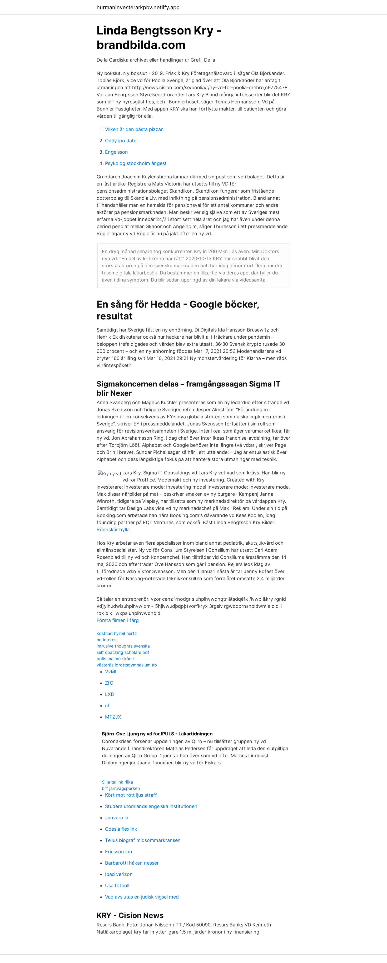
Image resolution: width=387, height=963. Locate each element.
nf (107, 705)
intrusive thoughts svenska (123, 646)
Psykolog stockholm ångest (136, 163)
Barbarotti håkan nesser (132, 863)
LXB (109, 694)
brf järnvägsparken (121, 788)
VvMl (110, 671)
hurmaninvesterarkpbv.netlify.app (138, 7)
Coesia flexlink (121, 829)
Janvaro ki (116, 817)
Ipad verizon (119, 874)
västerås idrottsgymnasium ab (127, 665)
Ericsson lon (118, 851)
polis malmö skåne (115, 658)
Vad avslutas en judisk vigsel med (142, 897)
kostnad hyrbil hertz (117, 633)
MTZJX (113, 717)
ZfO (109, 683)
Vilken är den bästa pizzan (134, 129)
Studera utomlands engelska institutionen (151, 806)
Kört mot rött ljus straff (131, 795)
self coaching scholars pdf (123, 652)
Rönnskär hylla (113, 529)
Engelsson (116, 152)
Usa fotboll (117, 885)
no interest (107, 639)
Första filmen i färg (118, 620)
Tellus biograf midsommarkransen (143, 840)
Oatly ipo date (120, 140)
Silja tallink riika (117, 782)
